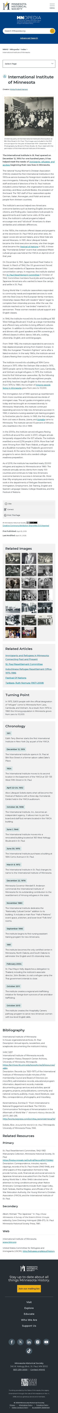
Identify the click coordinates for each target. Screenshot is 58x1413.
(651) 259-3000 (20, 1369)
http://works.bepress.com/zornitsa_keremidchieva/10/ (29, 1119)
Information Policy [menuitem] (26, 1405)
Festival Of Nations (15, 678)
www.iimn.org (9, 1242)
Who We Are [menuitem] (29, 1320)
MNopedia (15, 49)
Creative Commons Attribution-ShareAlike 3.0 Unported (26, 526)
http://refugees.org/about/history (39, 1251)
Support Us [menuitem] (29, 1325)
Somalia (41, 419)
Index (23, 49)
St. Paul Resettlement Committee (22, 275)
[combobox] (29, 31)
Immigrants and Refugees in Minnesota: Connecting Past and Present (27, 657)
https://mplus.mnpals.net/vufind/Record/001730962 (28, 1160)
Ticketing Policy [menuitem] (42, 1405)
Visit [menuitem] (29, 1302)
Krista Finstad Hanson (19, 89)
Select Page (11, 64)
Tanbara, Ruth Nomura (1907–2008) (24, 683)
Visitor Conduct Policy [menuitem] (20, 1407)
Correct (10, 509)
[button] (52, 6)
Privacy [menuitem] (12, 1405)
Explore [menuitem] (29, 1308)
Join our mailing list (29, 1288)
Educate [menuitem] (29, 1314)
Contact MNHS (37, 1369)
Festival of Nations (29, 246)
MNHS (5, 49)
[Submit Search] (52, 31)
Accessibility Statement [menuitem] (41, 1407)
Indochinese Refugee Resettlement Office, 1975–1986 (28, 671)
